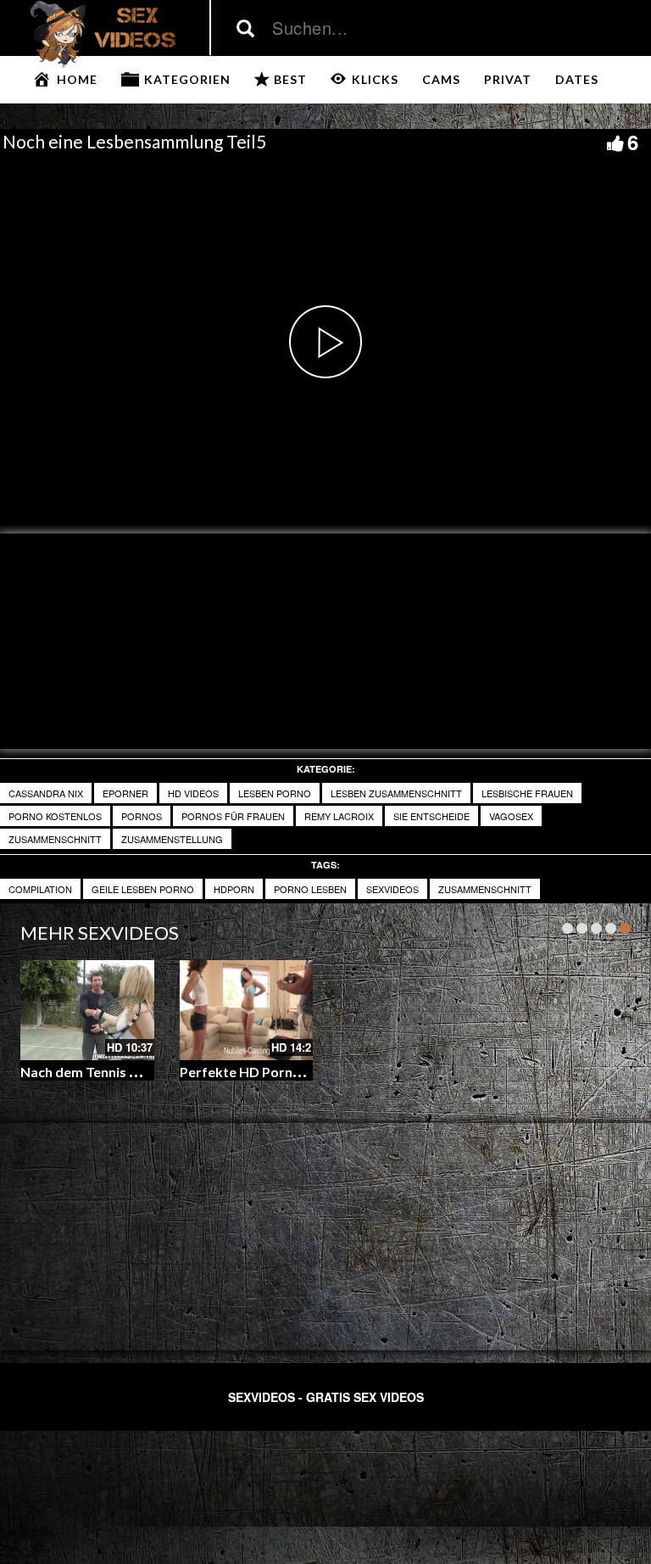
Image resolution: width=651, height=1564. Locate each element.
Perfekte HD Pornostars (257, 1072)
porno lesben (310, 889)
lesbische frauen (527, 793)
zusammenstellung (172, 839)
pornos (141, 816)
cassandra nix (45, 793)
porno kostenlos (55, 816)
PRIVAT (507, 79)
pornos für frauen (233, 816)
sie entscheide (431, 816)
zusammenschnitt (55, 839)
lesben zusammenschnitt (396, 793)
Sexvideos (392, 889)
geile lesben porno (143, 889)
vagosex (511, 816)
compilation (40, 889)
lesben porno (274, 793)
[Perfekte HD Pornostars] (247, 1010)
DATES (576, 79)
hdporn (234, 889)
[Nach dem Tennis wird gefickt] (87, 1010)
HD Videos (193, 793)
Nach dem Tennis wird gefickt (111, 1072)
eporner (125, 793)
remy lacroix (339, 816)
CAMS (441, 79)
